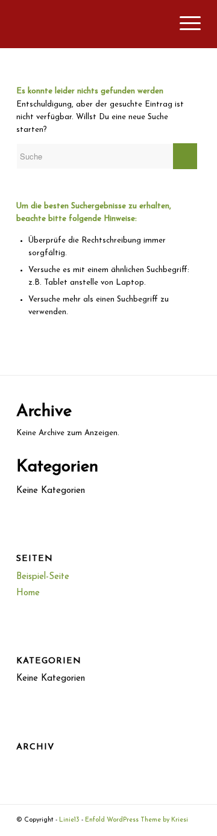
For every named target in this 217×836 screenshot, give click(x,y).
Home (28, 593)
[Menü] (184, 24)
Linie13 (69, 820)
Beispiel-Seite (42, 576)
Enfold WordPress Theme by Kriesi (136, 820)
